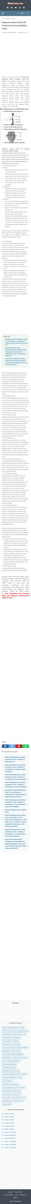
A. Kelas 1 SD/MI (9, 1114)
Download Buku (7, 1034)
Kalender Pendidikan (22, 1047)
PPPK (4, 1061)
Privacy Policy (18, 1192)
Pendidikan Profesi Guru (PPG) (11, 1071)
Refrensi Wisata (7, 1091)
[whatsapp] (25, 746)
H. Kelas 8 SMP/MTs (10, 1135)
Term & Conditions (8, 1195)
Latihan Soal (6, 1054)
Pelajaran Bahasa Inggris (9, 1064)
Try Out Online (6, 1097)
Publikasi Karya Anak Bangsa (10, 1084)
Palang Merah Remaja (14, 1061)
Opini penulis (23, 1057)
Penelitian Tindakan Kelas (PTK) (11, 1074)
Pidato (20, 1077)
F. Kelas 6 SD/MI (9, 1129)
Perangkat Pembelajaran (9, 1077)
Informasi (15, 1041)
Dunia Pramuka (17, 1034)
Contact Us (23, 1195)
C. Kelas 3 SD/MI (9, 1120)
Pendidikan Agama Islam (9, 1067)
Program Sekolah (7, 1081)
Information (17, 1044)
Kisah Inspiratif (16, 1051)
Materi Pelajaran (7, 1057)
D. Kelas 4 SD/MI (9, 1123)
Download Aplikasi (23, 1031)
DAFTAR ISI (6, 1031)
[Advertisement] (15, 55)
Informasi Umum (7, 1044)
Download (13, 1031)
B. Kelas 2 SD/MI (9, 1117)
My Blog (16, 1057)
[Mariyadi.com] (15, 3)
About (16, 1195)
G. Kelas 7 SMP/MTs (10, 1132)
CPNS (22, 1027)
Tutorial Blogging (7, 1101)
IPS (24, 1034)
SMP (19, 1091)
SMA (14, 1091)
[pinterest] (23, 8)
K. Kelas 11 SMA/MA (10, 1144)
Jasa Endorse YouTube (9, 1047)
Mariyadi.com (18, 1201)
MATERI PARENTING (17, 1054)
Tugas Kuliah (15, 1097)
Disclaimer (10, 1192)
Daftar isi (15, 1197)
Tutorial (23, 1097)
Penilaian (24, 1074)
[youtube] (15, 8)
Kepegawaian (6, 1051)
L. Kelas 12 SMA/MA (10, 1147)
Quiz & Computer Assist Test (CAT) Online (14, 1087)
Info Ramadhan (7, 1041)
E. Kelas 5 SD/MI (9, 1126)
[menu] (3, 13)
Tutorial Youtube (18, 1101)
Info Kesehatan (16, 1037)
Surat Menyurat (7, 1094)
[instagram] (19, 8)
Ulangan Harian (7, 1104)
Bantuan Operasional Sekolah (11, 1027)
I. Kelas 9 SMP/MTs (10, 1138)
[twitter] (11, 8)
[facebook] (7, 8)
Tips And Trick (17, 1094)
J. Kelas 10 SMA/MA (10, 1141)
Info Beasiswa (6, 1037)
